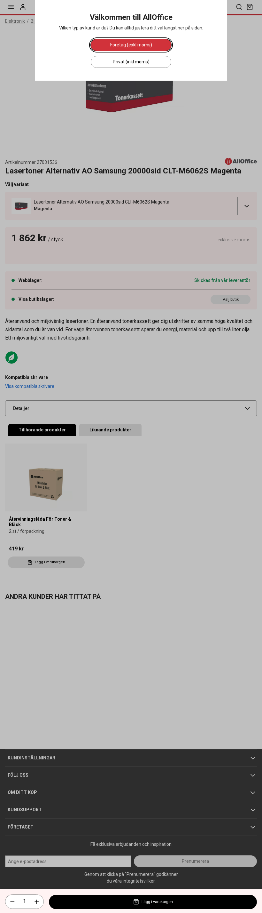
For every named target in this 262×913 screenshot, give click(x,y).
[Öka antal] (36, 902)
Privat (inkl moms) (131, 61)
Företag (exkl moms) (131, 44)
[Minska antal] (12, 902)
